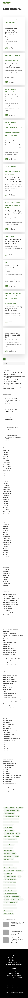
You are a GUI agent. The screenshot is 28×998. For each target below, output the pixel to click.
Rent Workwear (6, 703)
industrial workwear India (9, 679)
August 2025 (6, 475)
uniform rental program (9, 742)
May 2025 (5, 481)
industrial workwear (10, 130)
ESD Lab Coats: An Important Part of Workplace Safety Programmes (12, 384)
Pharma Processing (7, 695)
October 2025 (6, 471)
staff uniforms (8, 60)
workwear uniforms (8, 798)
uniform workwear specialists (10, 763)
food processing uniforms (9, 650)
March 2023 (6, 534)
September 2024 (7, 497)
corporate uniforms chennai (10, 623)
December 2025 (7, 466)
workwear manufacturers (17, 899)
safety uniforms (9, 25)
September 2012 (7, 585)
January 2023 (6, 538)
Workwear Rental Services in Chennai (12, 792)
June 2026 (5, 454)
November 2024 (7, 493)
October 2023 (6, 520)
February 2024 (6, 511)
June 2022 (5, 552)
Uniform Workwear (7, 761)
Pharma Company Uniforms (9, 693)
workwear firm (6, 773)
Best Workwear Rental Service (10, 602)
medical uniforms (7, 689)
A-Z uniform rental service (9, 594)
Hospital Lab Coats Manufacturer (11, 665)
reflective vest (19, 870)
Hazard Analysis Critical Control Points (12, 658)
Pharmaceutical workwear (9, 697)
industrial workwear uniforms (12, 132)
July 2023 (5, 526)
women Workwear (7, 767)
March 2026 (6, 460)
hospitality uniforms (8, 667)
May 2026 (5, 456)
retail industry (6, 714)
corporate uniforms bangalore (10, 621)
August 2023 (6, 524)
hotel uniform (6, 669)
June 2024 (5, 503)
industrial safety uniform (10, 853)
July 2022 (5, 550)
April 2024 (5, 507)
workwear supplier (8, 910)
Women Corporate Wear (8, 765)
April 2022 (5, 554)
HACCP (4, 656)
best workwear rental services (10, 604)
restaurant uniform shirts (9, 708)
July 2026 (5, 452)
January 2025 (6, 489)
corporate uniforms (10, 127)
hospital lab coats (7, 662)
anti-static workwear (9, 807)
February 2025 (6, 487)
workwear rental (7, 781)
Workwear (15, 60)
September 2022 (7, 546)
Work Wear (5, 769)
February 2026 (6, 462)
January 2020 (6, 565)
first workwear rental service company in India (13, 639)
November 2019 (7, 569)
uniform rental (6, 736)
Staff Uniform (13, 58)
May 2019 (5, 581)
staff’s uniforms (7, 728)
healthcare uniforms (8, 660)
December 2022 (7, 540)
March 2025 (6, 485)
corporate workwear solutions (10, 625)
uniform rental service (8, 746)
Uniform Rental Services (9, 751)
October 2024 (6, 495)
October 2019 (6, 571)
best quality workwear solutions (13, 124)
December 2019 (6, 567)
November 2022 (7, 542)
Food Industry (6, 644)
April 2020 (5, 559)
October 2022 (6, 544)
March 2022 (6, 557)
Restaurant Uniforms (8, 710)
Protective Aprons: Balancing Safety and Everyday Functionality (13, 387)
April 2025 (5, 483)
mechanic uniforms (7, 687)
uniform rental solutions (9, 753)
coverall (7, 236)
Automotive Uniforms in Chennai (11, 810)
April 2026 (5, 458)
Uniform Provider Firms (10, 301)
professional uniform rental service (11, 701)
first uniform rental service (9, 633)
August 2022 (6, 548)
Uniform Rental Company (9, 740)
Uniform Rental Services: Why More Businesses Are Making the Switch (11, 380)
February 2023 (6, 536)
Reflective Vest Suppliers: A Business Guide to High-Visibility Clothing (14, 377)
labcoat (14, 22)
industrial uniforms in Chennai (10, 675)
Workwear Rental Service (9, 787)
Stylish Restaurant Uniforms (10, 730)
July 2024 (5, 501)
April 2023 (5, 532)
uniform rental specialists (9, 755)
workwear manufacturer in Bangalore (12, 775)
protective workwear (9, 870)
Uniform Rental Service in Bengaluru (12, 749)
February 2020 (6, 563)
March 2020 (6, 561)
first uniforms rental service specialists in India (13, 636)
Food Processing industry (9, 648)
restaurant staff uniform (9, 705)
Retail (4, 712)
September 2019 (7, 573)
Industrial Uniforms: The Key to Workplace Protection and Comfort (13, 373)
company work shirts (9, 830)
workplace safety (16, 896)
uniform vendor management (10, 757)
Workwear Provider (7, 779)
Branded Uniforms (7, 606)
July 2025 (5, 477)
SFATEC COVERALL (7, 720)
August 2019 (6, 575)
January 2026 (6, 464)
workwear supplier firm (10, 303)
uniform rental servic (8, 744)
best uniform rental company (10, 600)
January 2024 (6, 514)
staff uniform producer (8, 724)
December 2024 (7, 491)
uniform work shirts (8, 759)
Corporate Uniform (7, 614)
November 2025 (7, 468)
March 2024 (6, 509)
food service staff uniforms (9, 652)
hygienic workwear (7, 671)
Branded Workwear (7, 608)
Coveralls (18, 833)
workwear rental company (9, 785)
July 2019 (5, 577)
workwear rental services (9, 789)
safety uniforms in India (10, 876)
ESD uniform (8, 22)
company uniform (8, 827)
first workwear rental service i (10, 642)
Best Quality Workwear (10, 89)
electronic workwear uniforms (12, 19)
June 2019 (5, 579)
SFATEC (16, 25)
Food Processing (7, 646)
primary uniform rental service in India (12, 699)
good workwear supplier (9, 654)
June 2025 (5, 479)
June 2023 (5, 528)
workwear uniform (7, 796)
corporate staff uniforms (9, 612)
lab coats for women (8, 683)
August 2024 (6, 499)
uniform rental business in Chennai (11, 738)
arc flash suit (19, 807)
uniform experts (7, 732)
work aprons (7, 896)
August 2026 (6, 450)
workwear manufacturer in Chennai (11, 777)
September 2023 (7, 522)
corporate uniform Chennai (9, 616)
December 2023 (7, 516)
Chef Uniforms (6, 610)
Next (11, 358)
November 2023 (7, 518)
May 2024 (5, 505)
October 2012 (6, 583)
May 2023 (5, 530)
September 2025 (7, 473)
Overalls (5, 691)
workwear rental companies (9, 783)
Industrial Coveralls (8, 673)
